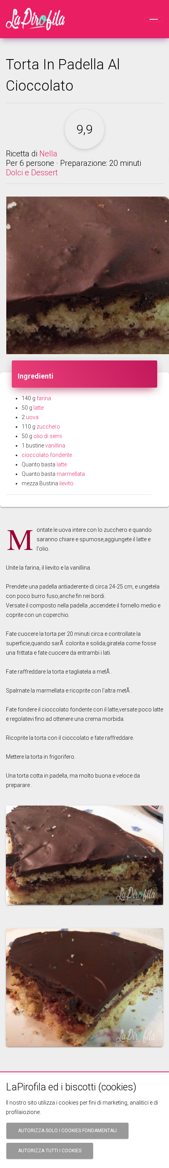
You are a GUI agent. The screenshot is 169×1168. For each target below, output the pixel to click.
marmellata (71, 474)
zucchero (48, 426)
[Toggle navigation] (153, 19)
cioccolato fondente (47, 455)
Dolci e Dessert (32, 172)
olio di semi (47, 436)
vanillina (55, 445)
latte (38, 408)
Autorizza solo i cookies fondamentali (67, 1130)
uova (32, 417)
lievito (66, 483)
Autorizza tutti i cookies (49, 1150)
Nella (48, 153)
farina (44, 398)
